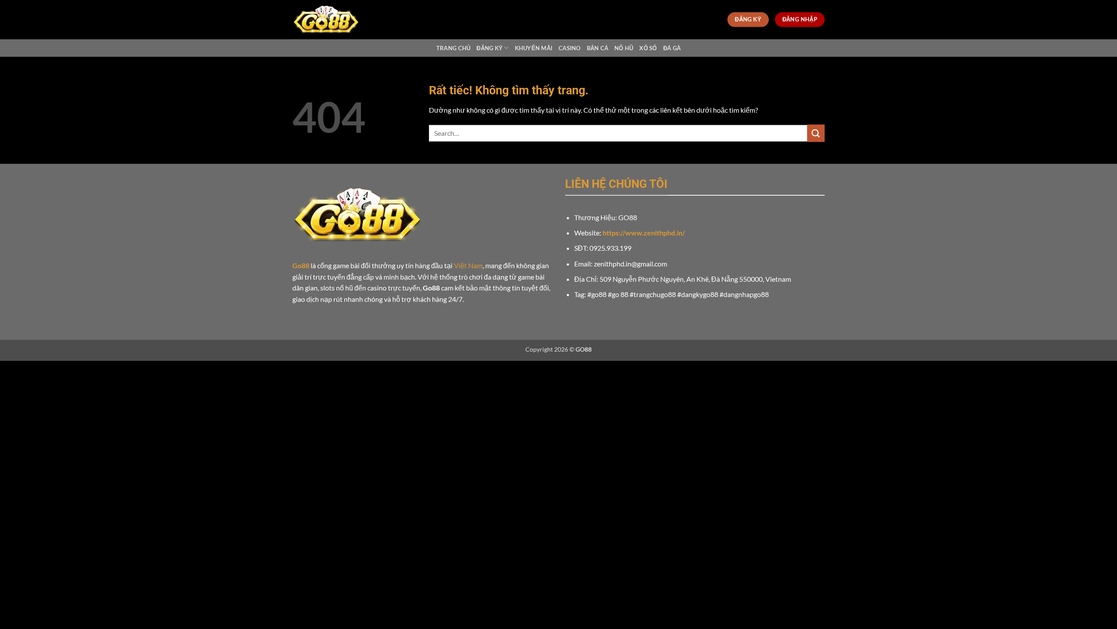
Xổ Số (648, 48)
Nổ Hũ (623, 48)
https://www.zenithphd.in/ (644, 232)
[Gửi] (816, 133)
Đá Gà (672, 48)
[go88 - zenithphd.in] (336, 19)
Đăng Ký (489, 48)
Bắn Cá (598, 48)
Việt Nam (468, 265)
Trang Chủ (453, 48)
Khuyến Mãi (534, 48)
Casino (569, 48)
